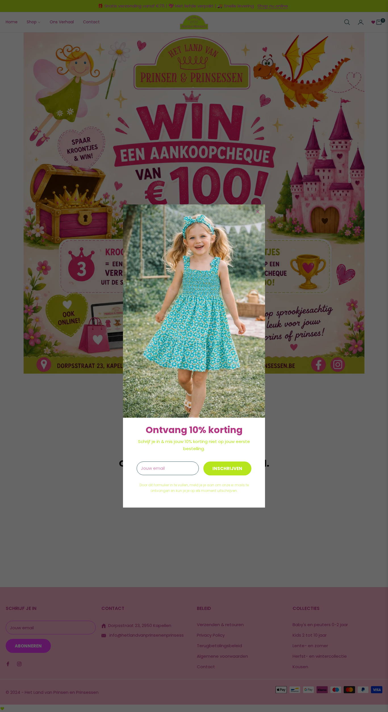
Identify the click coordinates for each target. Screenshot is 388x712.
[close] (258, 212)
